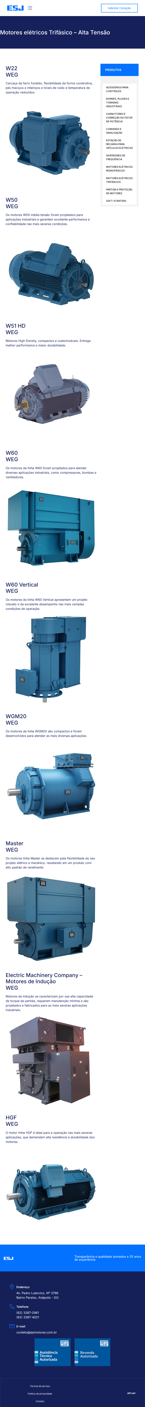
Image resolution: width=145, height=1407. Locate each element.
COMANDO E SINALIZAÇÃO (114, 130)
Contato (40, 1401)
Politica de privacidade (40, 1393)
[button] (30, 8)
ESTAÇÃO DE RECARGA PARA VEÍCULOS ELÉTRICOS (119, 144)
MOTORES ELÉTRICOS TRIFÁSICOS (119, 180)
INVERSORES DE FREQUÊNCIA (115, 157)
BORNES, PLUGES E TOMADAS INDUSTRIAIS (117, 102)
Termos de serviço (40, 1386)
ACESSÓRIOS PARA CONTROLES (117, 89)
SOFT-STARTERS (116, 200)
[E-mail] (12, 1326)
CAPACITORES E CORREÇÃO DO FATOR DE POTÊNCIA (119, 117)
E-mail (20, 1326)
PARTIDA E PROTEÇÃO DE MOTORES (119, 191)
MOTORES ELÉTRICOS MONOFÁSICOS (119, 168)
